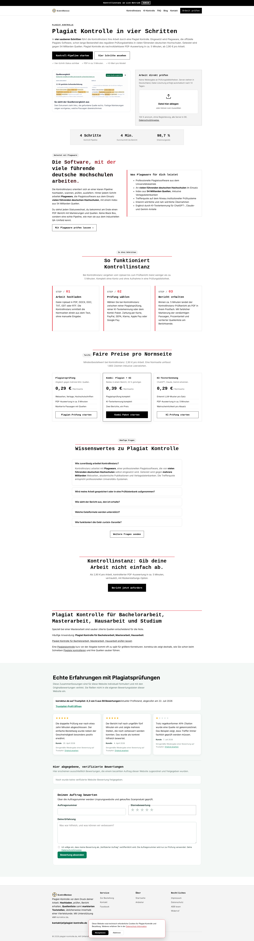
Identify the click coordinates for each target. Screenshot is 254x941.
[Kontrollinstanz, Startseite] (62, 10)
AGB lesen (176, 906)
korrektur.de (62, 917)
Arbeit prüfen (191, 10)
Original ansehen (71, 750)
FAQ (159, 10)
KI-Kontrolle (149, 10)
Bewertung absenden (72, 855)
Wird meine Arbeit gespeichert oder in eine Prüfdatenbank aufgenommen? (115, 491)
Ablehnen (117, 933)
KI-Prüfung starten (178, 414)
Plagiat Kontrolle (63, 25)
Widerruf (175, 911)
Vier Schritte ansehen (112, 55)
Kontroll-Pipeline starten (72, 55)
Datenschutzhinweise (71, 850)
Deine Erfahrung (67, 819)
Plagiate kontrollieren (75, 650)
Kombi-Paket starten (127, 414)
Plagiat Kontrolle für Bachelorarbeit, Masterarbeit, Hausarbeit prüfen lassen (92, 641)
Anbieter (140, 902)
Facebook (104, 906)
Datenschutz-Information (136, 926)
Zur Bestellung (107, 898)
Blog (166, 10)
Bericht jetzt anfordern (127, 587)
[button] (168, 102)
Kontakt (174, 10)
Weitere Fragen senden (127, 534)
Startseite (140, 898)
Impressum (176, 898)
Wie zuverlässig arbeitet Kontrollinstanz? (97, 463)
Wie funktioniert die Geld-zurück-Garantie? (98, 522)
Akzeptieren (100, 933)
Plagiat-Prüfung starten (76, 414)
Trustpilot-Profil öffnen (69, 706)
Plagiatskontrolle (66, 646)
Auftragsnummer (67, 805)
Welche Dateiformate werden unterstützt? (97, 512)
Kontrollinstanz (133, 10)
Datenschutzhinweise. (149, 120)
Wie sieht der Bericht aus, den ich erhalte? (97, 502)
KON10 (146, 3)
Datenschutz (177, 902)
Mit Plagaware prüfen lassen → (74, 227)
